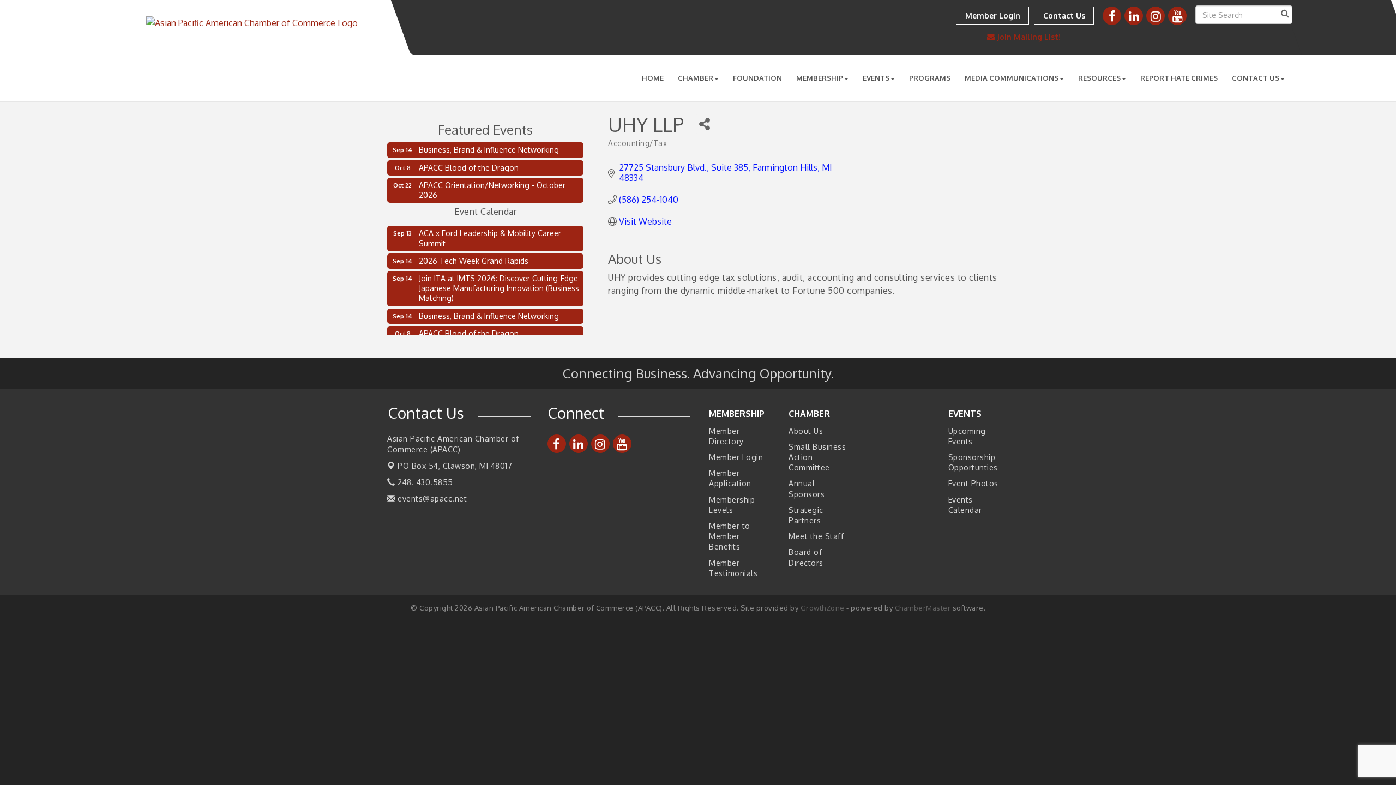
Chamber (695, 78)
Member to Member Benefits (729, 536)
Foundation (757, 78)
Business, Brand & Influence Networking (489, 149)
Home (653, 78)
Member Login (736, 457)
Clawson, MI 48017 (455, 465)
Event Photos (973, 483)
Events (876, 78)
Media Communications (1011, 78)
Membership (819, 78)
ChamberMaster (923, 607)
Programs (929, 78)
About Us (806, 431)
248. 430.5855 (424, 482)
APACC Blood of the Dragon (469, 167)
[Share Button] (704, 124)
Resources (1099, 78)
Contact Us (1255, 78)
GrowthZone (823, 607)
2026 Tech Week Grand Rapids (473, 256)
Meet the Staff (816, 536)
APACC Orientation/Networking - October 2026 (492, 190)
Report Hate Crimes (1179, 78)
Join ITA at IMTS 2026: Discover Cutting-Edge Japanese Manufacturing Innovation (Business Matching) (499, 283)
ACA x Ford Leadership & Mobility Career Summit (490, 233)
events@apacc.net (431, 498)
